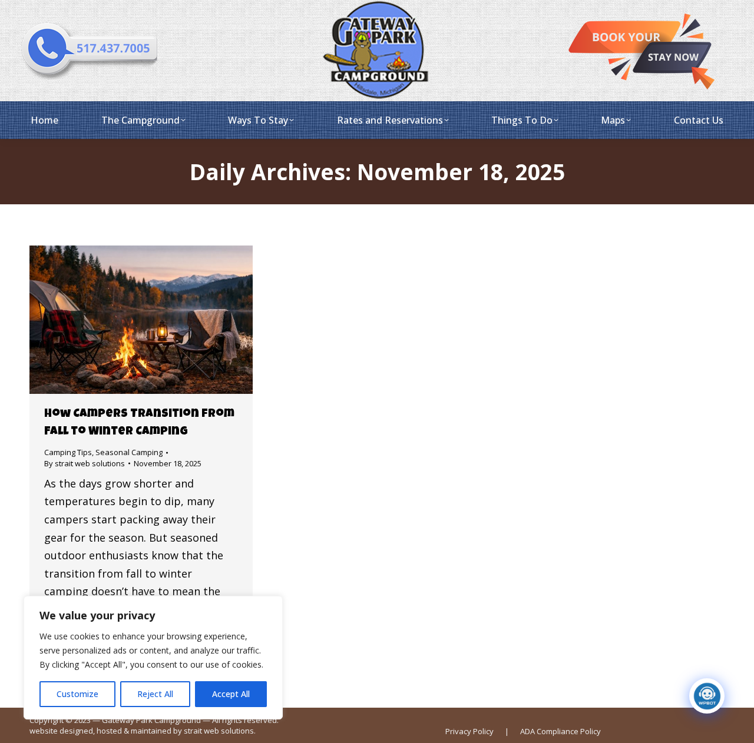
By (84, 463)
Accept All (231, 693)
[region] (153, 657)
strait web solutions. (220, 730)
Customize (77, 693)
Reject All (155, 693)
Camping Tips (68, 452)
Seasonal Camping (129, 452)
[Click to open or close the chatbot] (707, 696)
